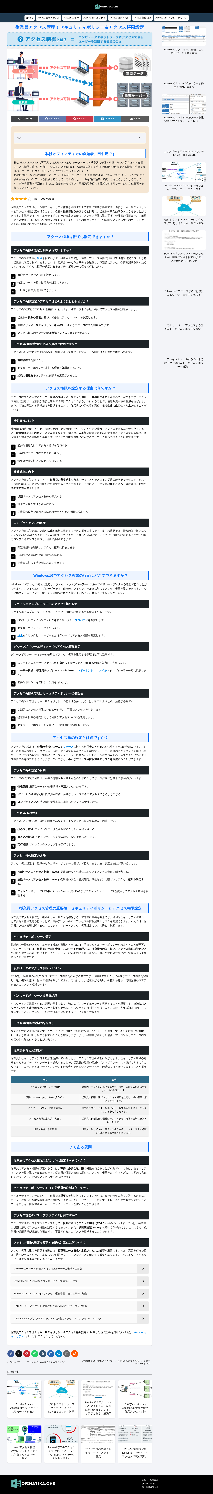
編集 (20, 635)
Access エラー (71, 17)
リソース (68, 746)
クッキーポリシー (150, 1484)
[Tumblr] (42, 1353)
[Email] (66, 1353)
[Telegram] (58, 1353)
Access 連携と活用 (119, 17)
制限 (39, 258)
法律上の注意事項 (150, 1480)
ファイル (101, 670)
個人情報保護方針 (150, 1487)
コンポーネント (84, 670)
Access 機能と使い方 (49, 17)
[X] (18, 1353)
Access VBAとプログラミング (171, 17)
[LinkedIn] (50, 1353)
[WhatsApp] (34, 1353)
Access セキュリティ (94, 17)
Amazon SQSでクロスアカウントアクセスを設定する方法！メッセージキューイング (116, 1362)
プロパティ (81, 620)
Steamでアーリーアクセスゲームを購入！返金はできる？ (38, 1362)
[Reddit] (74, 1353)
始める (29, 17)
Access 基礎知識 (142, 17)
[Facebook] (10, 1353)
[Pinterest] (26, 1353)
